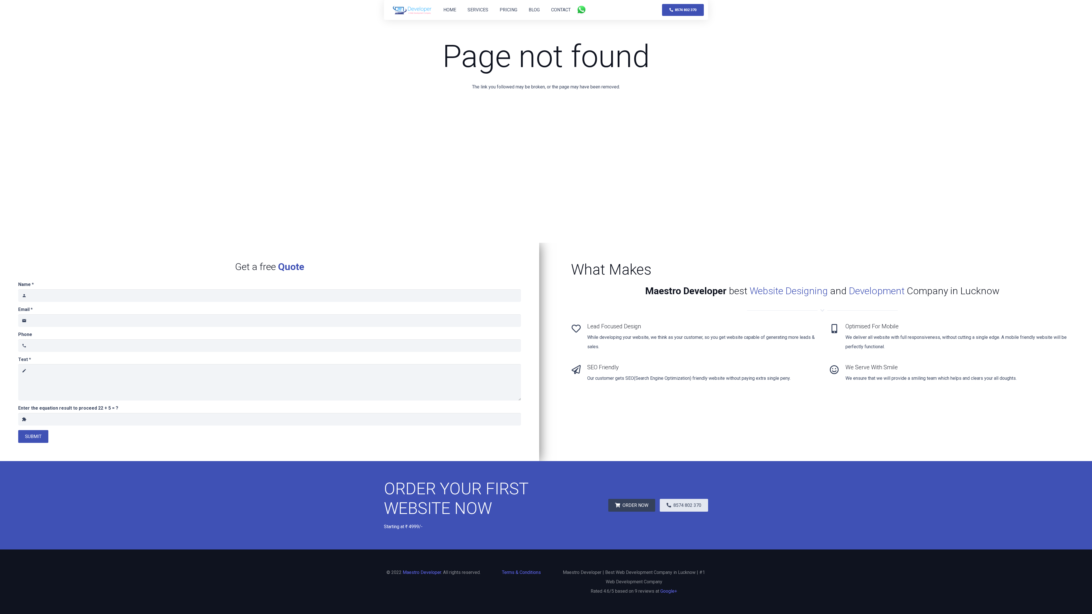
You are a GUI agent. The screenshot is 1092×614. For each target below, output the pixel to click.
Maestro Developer (422, 572)
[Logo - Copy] (412, 10)
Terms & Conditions (521, 572)
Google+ (668, 591)
